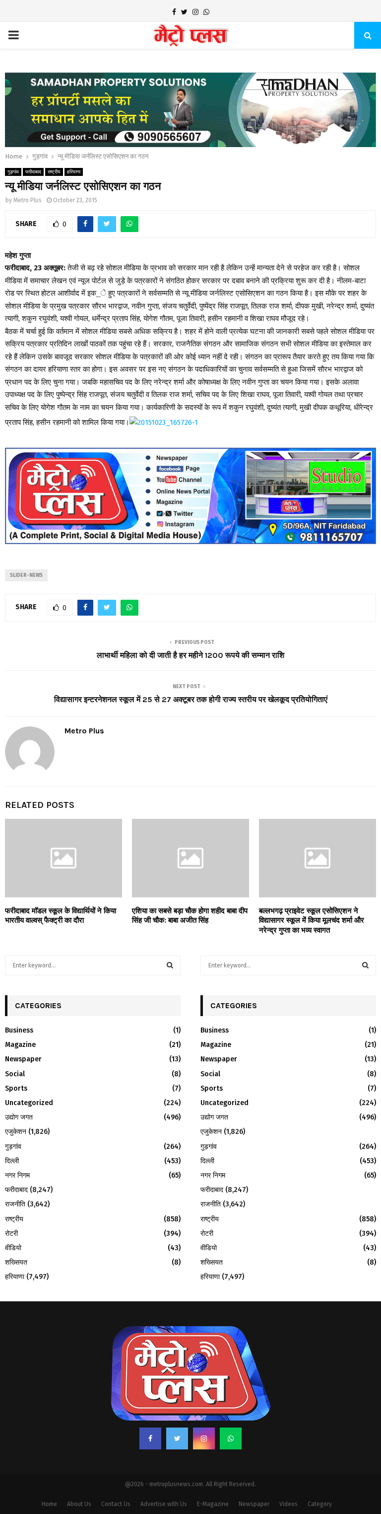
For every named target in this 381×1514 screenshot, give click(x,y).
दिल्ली (12, 1161)
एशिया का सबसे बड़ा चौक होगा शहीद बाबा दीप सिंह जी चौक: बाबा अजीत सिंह (190, 915)
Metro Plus (27, 200)
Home (49, 1504)
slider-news (26, 575)
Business (19, 1030)
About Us (79, 1504)
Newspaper (23, 1059)
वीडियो (13, 1248)
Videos (288, 1504)
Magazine (20, 1044)
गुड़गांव (13, 172)
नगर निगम (17, 1175)
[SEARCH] (170, 965)
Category (320, 1504)
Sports (16, 1088)
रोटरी (11, 1233)
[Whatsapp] (231, 1438)
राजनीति (15, 1204)
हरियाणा (73, 172)
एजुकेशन (15, 1131)
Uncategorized (29, 1103)
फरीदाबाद (33, 172)
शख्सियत (16, 1262)
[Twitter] (177, 1438)
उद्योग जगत (19, 1117)
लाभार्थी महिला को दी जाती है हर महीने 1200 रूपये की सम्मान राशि (190, 655)
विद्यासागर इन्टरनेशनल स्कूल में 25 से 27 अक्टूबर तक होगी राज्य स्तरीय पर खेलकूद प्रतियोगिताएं (190, 699)
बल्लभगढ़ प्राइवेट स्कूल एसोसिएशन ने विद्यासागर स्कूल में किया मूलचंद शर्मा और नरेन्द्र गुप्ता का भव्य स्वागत (311, 920)
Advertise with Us (163, 1504)
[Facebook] (150, 1438)
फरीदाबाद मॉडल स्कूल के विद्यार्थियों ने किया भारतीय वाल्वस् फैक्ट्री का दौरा (60, 915)
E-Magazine (213, 1504)
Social (15, 1074)
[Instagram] (204, 1438)
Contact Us (115, 1504)
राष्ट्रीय (54, 172)
